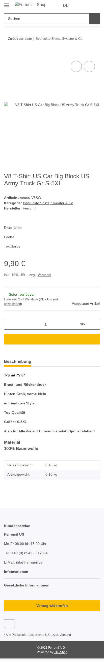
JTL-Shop (60, 652)
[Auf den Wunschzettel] (89, 66)
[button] (80, 6)
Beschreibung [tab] (17, 361)
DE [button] (66, 5)
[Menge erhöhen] (94, 324)
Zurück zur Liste (20, 39)
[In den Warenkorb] (8, 54)
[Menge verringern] (9, 324)
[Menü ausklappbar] (6, 3)
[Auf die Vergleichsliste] (76, 66)
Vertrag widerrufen (52, 606)
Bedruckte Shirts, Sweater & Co (48, 203)
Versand (44, 275)
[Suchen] (94, 18)
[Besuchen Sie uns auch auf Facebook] (9, 623)
